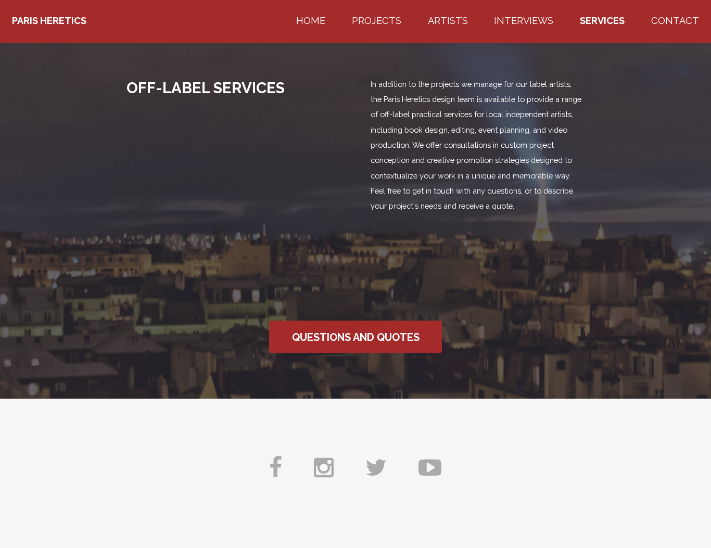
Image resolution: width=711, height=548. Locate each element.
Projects (376, 20)
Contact (675, 20)
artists (448, 20)
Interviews (523, 20)
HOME (310, 20)
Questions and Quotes (356, 337)
